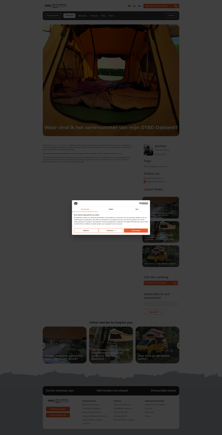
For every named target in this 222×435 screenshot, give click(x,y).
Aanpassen (110, 230)
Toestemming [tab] (85, 209)
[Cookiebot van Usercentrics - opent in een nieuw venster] (140, 203)
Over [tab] (137, 209)
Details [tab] (111, 209)
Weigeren (86, 230)
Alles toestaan (136, 230)
